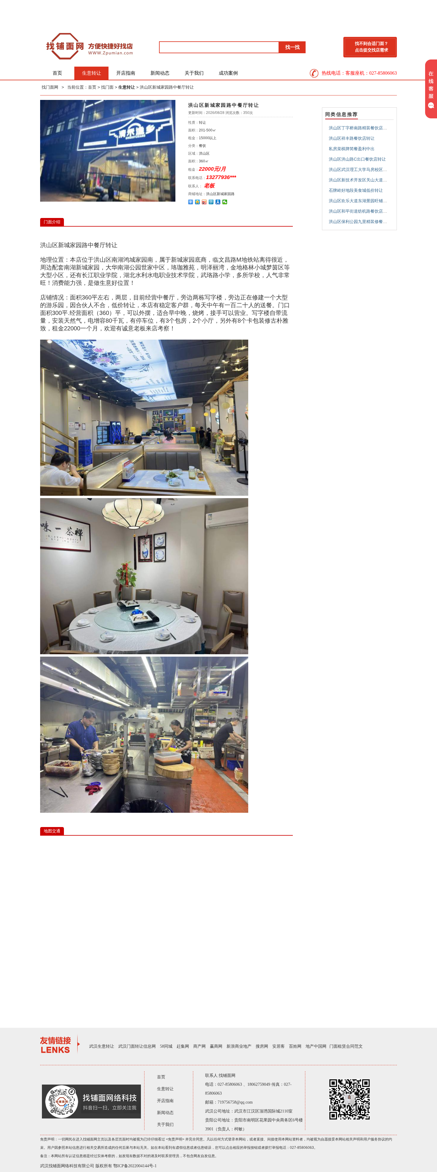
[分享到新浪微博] (204, 202)
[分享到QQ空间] (197, 202)
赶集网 (183, 1046)
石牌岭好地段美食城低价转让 (356, 190)
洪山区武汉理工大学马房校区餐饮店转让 (366, 169)
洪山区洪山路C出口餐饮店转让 (357, 159)
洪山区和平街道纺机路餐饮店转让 (360, 211)
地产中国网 (316, 1046)
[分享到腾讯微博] (211, 202)
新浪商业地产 (239, 1046)
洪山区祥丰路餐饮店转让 (352, 138)
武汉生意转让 (101, 1046)
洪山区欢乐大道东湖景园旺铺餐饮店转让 (366, 200)
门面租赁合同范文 (346, 1046)
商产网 (199, 1046)
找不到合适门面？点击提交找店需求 (371, 46)
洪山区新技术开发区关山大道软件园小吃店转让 (372, 180)
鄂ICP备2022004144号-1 (135, 1166)
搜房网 (262, 1046)
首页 (57, 73)
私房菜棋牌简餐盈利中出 (352, 148)
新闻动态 (159, 73)
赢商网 (216, 1046)
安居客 (278, 1046)
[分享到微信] (224, 202)
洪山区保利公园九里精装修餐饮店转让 (364, 221)
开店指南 (125, 73)
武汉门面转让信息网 (137, 1046)
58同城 (166, 1046)
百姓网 (295, 1046)
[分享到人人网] (218, 202)
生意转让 (91, 73)
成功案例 (228, 73)
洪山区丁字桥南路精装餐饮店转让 (360, 127)
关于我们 (194, 73)
